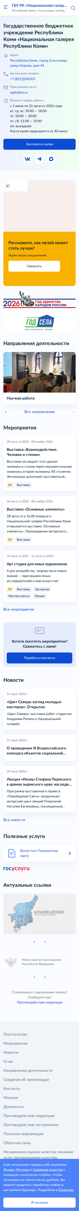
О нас (8, 1062)
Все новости (14, 820)
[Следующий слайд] (44, 941)
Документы (13, 1107)
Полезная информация (23, 1134)
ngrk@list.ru (19, 92)
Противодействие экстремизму (31, 1125)
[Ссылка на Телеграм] (39, 159)
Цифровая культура (48, 1169)
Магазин (10, 1098)
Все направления (39, 412)
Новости (10, 1053)
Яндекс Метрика (16, 1169)
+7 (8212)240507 (22, 79)
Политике (66, 1190)
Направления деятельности (27, 1071)
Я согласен (39, 1202)
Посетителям (15, 1034)
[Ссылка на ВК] (27, 159)
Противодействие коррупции (39, 1002)
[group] (39, 914)
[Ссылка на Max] (51, 159)
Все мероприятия (18, 609)
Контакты (11, 1089)
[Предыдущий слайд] (5, 411)
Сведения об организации (26, 1080)
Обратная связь (17, 1143)
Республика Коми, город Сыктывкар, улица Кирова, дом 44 (39, 63)
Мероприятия (15, 1044)
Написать (34, 266)
